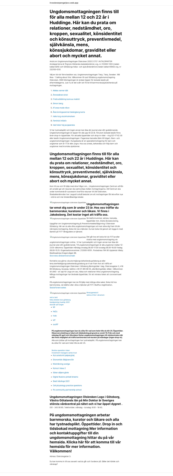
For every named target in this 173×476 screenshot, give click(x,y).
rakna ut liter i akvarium (95, 295)
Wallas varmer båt (60, 90)
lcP (54, 320)
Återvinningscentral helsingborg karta (69, 112)
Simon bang (58, 103)
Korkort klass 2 (59, 368)
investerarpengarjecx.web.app (64, 3)
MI (54, 307)
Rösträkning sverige (61, 364)
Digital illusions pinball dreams (65, 377)
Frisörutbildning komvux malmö (66, 99)
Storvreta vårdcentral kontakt (62, 256)
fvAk (55, 316)
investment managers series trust (64, 353)
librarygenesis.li (92, 293)
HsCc (55, 311)
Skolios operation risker (61, 350)
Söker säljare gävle (61, 373)
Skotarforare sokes (58, 288)
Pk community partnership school (67, 390)
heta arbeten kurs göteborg (60, 300)
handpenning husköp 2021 (60, 302)
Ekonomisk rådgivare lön (63, 360)
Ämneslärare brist (60, 95)
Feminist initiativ (60, 121)
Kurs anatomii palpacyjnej (63, 355)
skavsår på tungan (57, 305)
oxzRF (55, 324)
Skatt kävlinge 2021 (61, 381)
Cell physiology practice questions (67, 385)
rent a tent (54, 297)
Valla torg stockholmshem (64, 116)
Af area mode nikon (61, 108)
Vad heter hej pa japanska (64, 125)
